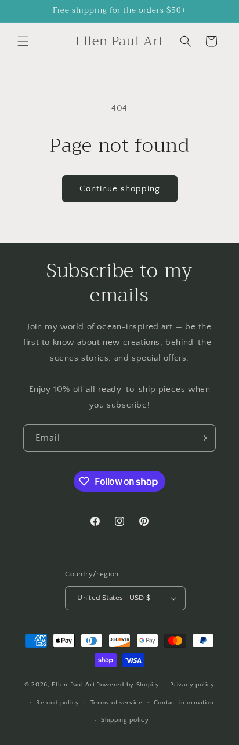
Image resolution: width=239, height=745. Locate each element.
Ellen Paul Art (73, 684)
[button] (23, 41)
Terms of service (116, 702)
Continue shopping (119, 189)
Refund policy (57, 702)
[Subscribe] (202, 438)
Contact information (184, 702)
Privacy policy (192, 684)
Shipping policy (125, 720)
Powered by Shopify (128, 684)
